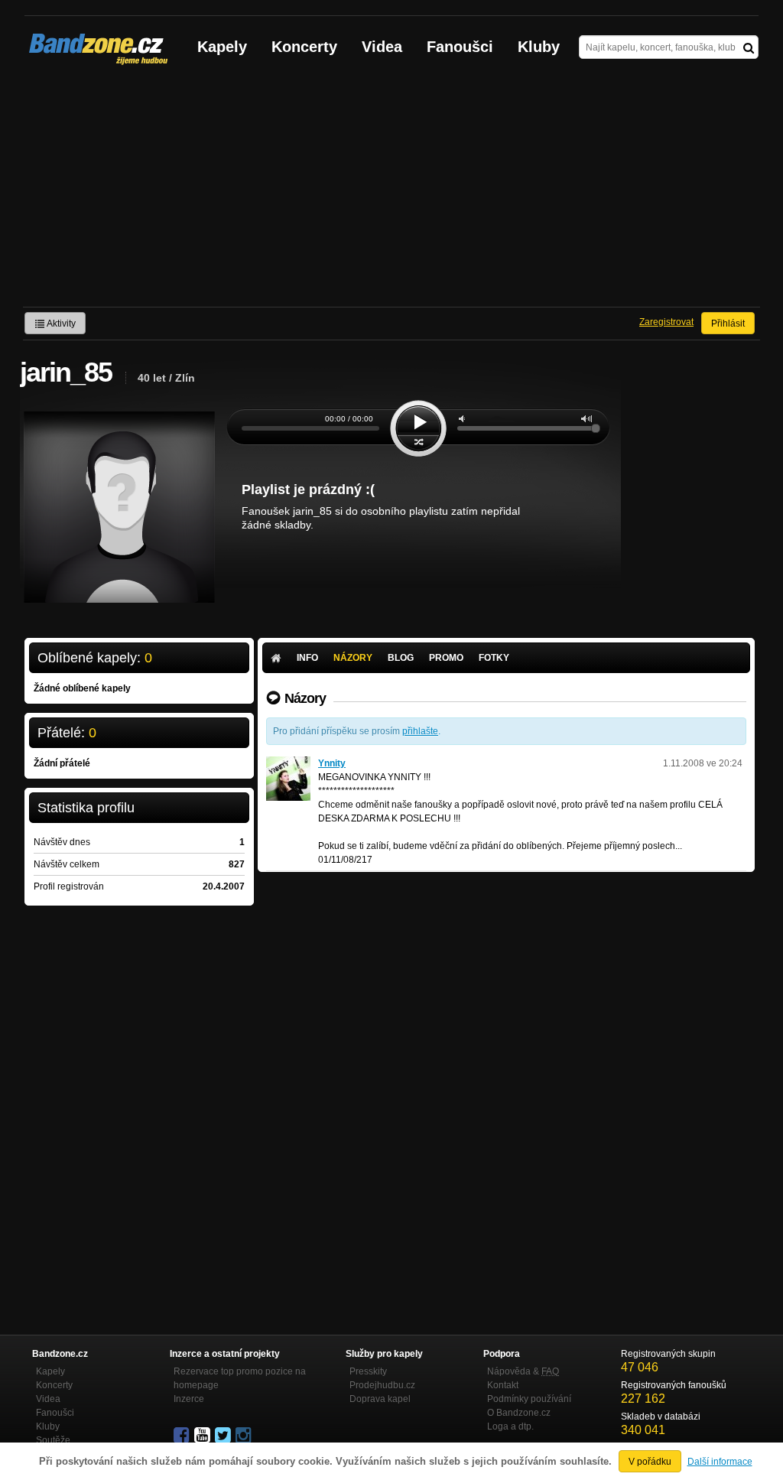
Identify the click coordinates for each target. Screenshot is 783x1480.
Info (307, 657)
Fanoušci (460, 46)
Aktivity (60, 323)
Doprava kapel (380, 1399)
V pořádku (650, 1461)
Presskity (368, 1371)
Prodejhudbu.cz (382, 1385)
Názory (352, 657)
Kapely (222, 46)
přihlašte (420, 731)
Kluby (539, 46)
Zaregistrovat (666, 322)
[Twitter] (224, 1436)
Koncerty (304, 46)
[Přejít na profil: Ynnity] (288, 763)
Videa (382, 46)
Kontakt (502, 1385)
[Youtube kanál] (203, 1436)
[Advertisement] (391, 192)
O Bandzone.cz (519, 1412)
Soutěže (53, 1440)
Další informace (719, 1461)
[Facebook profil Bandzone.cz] (183, 1436)
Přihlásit (728, 323)
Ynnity (332, 763)
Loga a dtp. (510, 1426)
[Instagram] (245, 1436)
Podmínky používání (529, 1399)
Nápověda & (523, 1371)
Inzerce (189, 1399)
